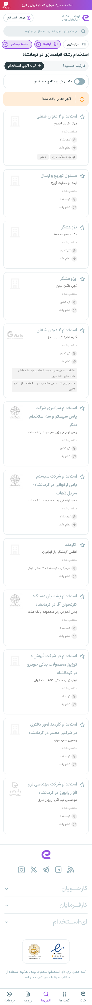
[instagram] (21, 870)
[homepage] (46, 854)
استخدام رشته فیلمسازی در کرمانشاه (56, 54)
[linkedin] (58, 870)
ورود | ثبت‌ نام (16, 17)
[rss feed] (71, 870)
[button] (76, 44)
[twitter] (34, 870)
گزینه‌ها (64, 1000)
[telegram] (46, 870)
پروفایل (9, 1000)
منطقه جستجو (19, 44)
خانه (82, 1000)
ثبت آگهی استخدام (22, 65)
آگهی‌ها (46, 1000)
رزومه (28, 1000)
